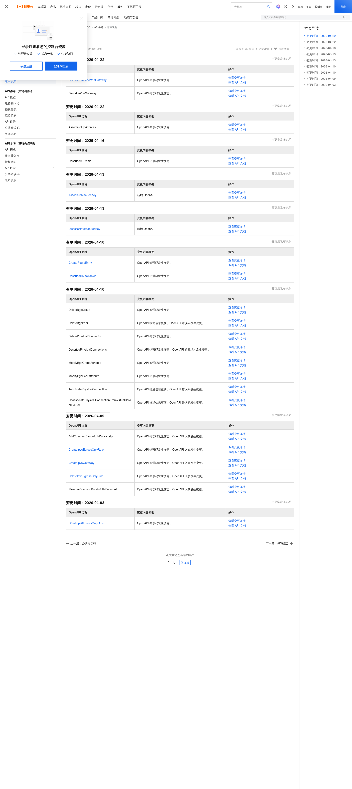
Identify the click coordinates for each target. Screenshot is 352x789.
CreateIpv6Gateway (81, 463)
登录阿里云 (61, 66)
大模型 (41, 6)
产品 (53, 6)
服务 (120, 6)
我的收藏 (284, 48)
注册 (328, 6)
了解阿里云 (134, 6)
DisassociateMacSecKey (84, 229)
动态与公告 (131, 17)
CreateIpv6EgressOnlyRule (86, 449)
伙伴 (110, 6)
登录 (343, 6)
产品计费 (97, 17)
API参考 (98, 27)
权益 (78, 6)
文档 (300, 6)
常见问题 (113, 17)
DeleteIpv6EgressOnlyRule (86, 476)
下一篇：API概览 (277, 543)
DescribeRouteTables (82, 276)
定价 (88, 6)
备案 (308, 6)
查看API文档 (237, 82)
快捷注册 (26, 66)
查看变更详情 (236, 77)
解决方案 (65, 6)
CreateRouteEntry (80, 262)
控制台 (318, 6)
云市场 (99, 6)
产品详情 (264, 48)
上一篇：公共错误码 (83, 543)
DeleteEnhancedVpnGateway (88, 80)
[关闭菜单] (6, 6)
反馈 (186, 562)
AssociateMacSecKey (82, 195)
